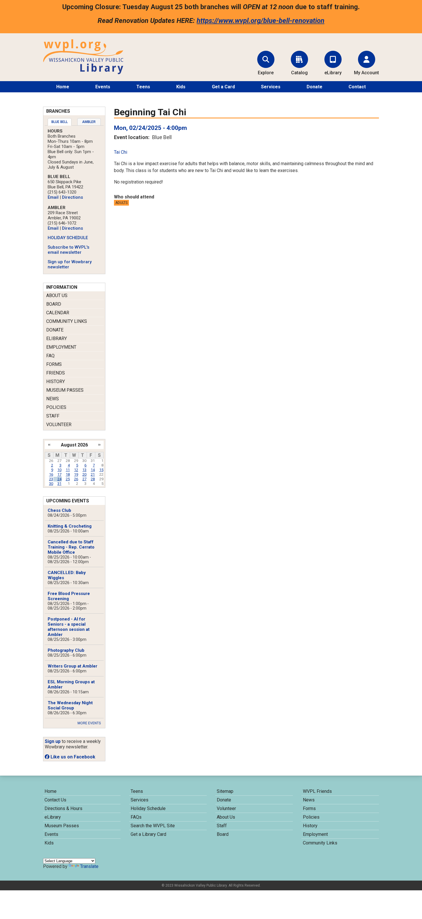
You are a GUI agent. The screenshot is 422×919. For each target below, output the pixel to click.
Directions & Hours (63, 808)
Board (53, 304)
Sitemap (225, 791)
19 (76, 474)
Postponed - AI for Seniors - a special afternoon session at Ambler (69, 626)
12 (76, 470)
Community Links (66, 321)
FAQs (136, 817)
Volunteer (58, 424)
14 (93, 470)
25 (68, 479)
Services (270, 86)
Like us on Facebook (72, 757)
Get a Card (223, 86)
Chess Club (59, 510)
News (52, 398)
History (55, 381)
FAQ (50, 355)
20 (84, 474)
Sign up (53, 741)
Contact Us (55, 800)
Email (53, 197)
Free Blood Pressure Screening (69, 596)
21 (93, 474)
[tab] (59, 122)
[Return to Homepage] (83, 72)
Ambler (89, 122)
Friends (55, 373)
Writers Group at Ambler (72, 666)
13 (84, 470)
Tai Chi (120, 152)
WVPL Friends (317, 791)
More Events (89, 723)
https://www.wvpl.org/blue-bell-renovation (260, 21)
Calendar (57, 312)
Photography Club (66, 650)
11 (68, 470)
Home (62, 86)
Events (102, 86)
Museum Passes (65, 390)
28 (93, 479)
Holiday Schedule (148, 808)
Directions (72, 197)
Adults (121, 203)
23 (51, 479)
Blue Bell (59, 122)
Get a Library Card (148, 834)
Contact (357, 86)
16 (51, 474)
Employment (61, 347)
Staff (52, 416)
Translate (89, 866)
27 (84, 479)
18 (68, 474)
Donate (314, 86)
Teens (143, 86)
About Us (56, 295)
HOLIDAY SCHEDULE (68, 237)
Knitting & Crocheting (70, 526)
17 (59, 474)
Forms (54, 364)
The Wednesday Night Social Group (70, 705)
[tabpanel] (74, 199)
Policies (56, 407)
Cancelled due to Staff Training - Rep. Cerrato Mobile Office (71, 547)
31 (59, 483)
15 (101, 470)
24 (59, 479)
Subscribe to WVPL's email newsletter (68, 250)
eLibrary (56, 338)
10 (59, 470)
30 (51, 483)
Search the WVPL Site (153, 825)
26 (76, 479)
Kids (180, 86)
